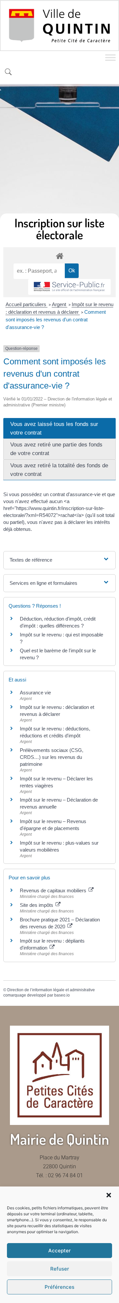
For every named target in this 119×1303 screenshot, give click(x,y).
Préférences (59, 1287)
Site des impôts (37, 905)
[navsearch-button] (8, 72)
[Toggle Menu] (110, 58)
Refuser (59, 1269)
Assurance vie (35, 692)
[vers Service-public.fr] (69, 287)
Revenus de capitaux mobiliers (54, 890)
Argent (59, 304)
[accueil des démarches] (59, 256)
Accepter (59, 1250)
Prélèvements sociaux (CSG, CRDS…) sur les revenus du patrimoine (51, 757)
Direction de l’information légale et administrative (51, 990)
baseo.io (62, 995)
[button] (108, 1195)
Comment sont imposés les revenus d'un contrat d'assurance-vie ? (56, 319)
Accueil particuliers (27, 304)
